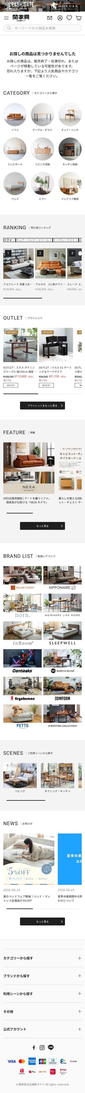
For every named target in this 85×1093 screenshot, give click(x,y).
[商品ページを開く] (18, 263)
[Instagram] (42, 1047)
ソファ (8, 240)
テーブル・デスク (64, 240)
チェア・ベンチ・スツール (32, 240)
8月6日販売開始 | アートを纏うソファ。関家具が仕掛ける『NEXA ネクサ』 (27, 500)
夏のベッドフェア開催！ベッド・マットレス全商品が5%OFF (26, 898)
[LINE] (51, 1048)
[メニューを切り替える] (6, 18)
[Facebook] (33, 1047)
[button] (42, 28)
